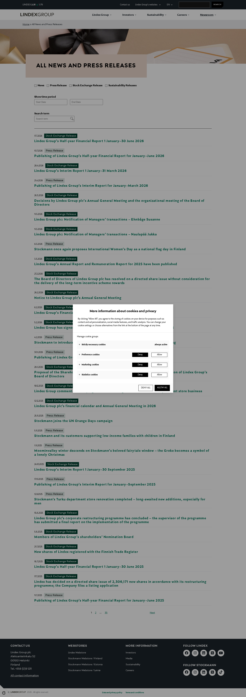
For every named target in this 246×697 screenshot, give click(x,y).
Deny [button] (140, 355)
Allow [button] (159, 355)
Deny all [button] (145, 388)
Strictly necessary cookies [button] (92, 344)
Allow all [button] (162, 388)
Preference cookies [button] (89, 354)
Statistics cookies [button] (88, 374)
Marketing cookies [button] (89, 364)
